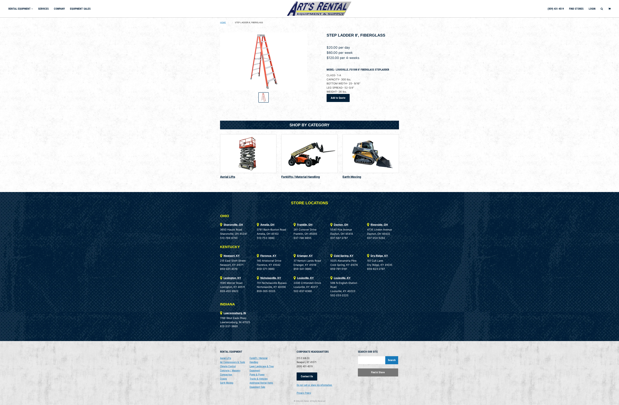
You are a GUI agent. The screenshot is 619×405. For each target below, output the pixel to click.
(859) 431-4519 (556, 8)
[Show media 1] (263, 97)
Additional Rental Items (261, 382)
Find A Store (378, 372)
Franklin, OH (304, 224)
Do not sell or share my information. (314, 385)
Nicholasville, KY (270, 278)
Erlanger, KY (305, 255)
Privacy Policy (304, 393)
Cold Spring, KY (344, 255)
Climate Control (228, 366)
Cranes (223, 378)
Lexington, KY (232, 278)
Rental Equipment (19, 8)
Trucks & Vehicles (259, 378)
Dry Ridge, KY (379, 255)
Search (392, 360)
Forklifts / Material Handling (300, 176)
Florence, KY (268, 255)
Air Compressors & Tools (232, 362)
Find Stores (576, 8)
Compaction (226, 374)
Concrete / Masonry (230, 370)
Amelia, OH (267, 224)
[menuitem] (20, 9)
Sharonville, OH (233, 224)
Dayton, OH (341, 224)
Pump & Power (257, 374)
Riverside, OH (379, 224)
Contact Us (307, 376)
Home (223, 22)
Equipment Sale (257, 387)
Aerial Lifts (227, 176)
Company (59, 8)
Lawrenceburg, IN (235, 313)
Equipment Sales (80, 8)
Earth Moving (352, 176)
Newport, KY (232, 255)
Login (592, 8)
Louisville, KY (305, 278)
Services (43, 8)
